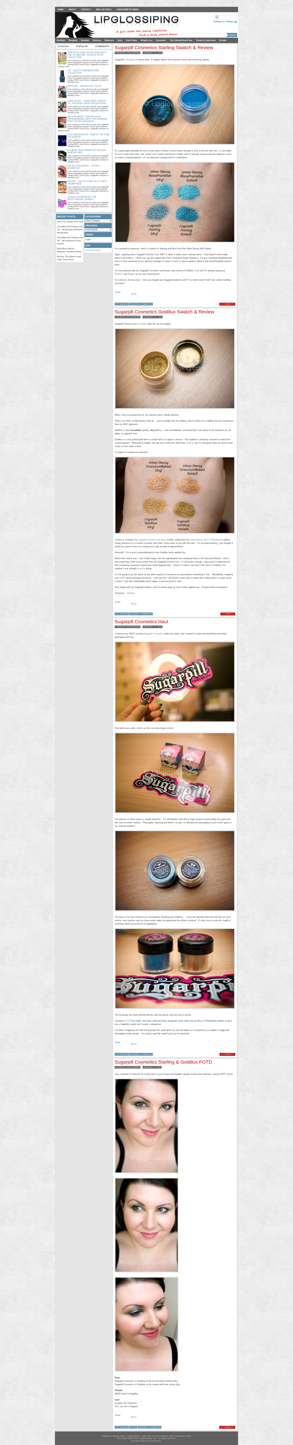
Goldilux (143, 324)
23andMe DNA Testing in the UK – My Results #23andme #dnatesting (70, 229)
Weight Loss (146, 40)
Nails (120, 40)
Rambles (61, 40)
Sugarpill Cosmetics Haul (141, 621)
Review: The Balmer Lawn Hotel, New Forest (69, 258)
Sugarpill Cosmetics (141, 304)
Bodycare (109, 40)
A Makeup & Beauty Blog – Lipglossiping (117, 25)
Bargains (73, 40)
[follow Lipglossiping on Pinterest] (226, 17)
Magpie (131, 274)
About (72, 9)
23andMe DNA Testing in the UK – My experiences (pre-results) (70, 240)
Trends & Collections (206, 40)
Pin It (133, 294)
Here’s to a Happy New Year (70, 221)
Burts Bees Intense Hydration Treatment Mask (69, 250)
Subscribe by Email (127, 9)
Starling (129, 59)
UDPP (123, 578)
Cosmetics (161, 40)
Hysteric (119, 274)
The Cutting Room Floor (181, 40)
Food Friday (131, 40)
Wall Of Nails (103, 9)
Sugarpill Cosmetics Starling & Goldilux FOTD (163, 1062)
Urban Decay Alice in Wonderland (206, 539)
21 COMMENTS (227, 1427)
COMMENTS (102, 46)
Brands (222, 40)
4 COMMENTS (228, 614)
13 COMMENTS (227, 304)
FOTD (128, 1021)
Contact (86, 9)
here (196, 270)
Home (60, 9)
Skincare (97, 40)
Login (88, 239)
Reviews (85, 40)
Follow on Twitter (224, 21)
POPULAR (82, 46)
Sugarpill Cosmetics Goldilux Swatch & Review (164, 311)
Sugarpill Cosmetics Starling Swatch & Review (164, 47)
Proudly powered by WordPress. (147, 1441)
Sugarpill (159, 1074)
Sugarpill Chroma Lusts (149, 539)
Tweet (117, 292)
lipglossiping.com (148, 1438)
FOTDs (133, 1427)
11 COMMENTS (227, 1054)
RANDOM (63, 46)
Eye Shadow (121, 304)
